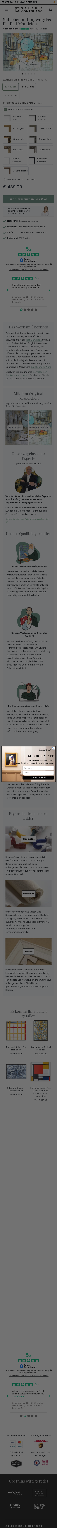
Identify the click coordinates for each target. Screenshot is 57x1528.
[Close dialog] (53, 748)
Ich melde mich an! (38, 778)
